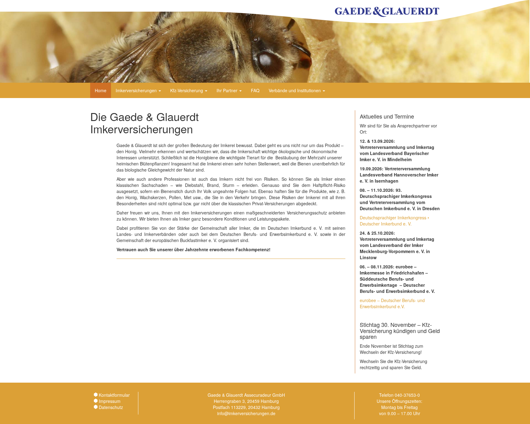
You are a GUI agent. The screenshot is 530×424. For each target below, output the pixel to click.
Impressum (110, 401)
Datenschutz (111, 407)
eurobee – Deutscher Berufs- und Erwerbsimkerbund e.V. (392, 303)
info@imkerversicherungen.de (246, 413)
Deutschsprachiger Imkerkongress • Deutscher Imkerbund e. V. (394, 220)
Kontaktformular (114, 395)
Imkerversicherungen (137, 90)
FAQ (255, 90)
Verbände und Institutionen (295, 90)
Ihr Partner (228, 90)
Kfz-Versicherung (187, 90)
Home (100, 90)
